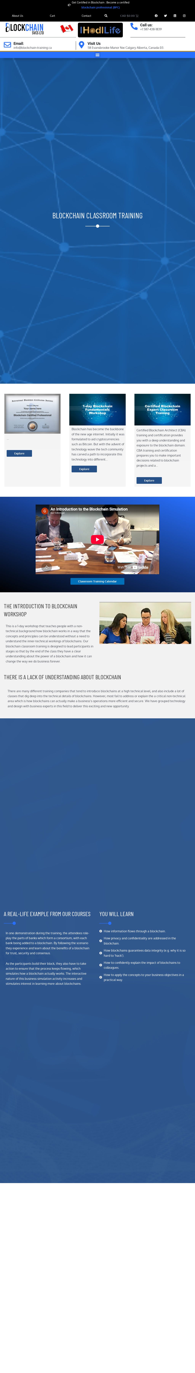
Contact (86, 15)
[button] (106, 15)
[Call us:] (134, 26)
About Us (17, 15)
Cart (52, 15)
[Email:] (7, 44)
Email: (19, 43)
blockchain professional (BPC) (101, 7)
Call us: (146, 25)
